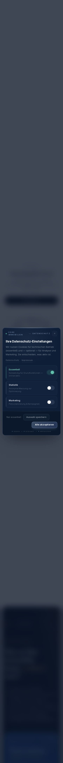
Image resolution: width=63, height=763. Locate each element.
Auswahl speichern (36, 417)
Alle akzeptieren (44, 424)
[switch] (51, 372)
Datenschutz (12, 360)
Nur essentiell (13, 417)
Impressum (27, 360)
